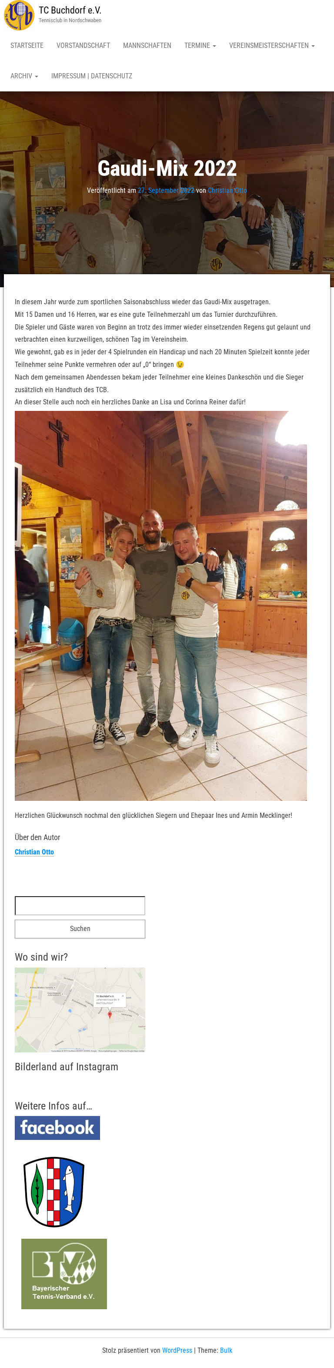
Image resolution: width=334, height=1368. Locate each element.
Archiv (22, 76)
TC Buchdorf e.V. (70, 10)
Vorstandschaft (83, 45)
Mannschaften (147, 45)
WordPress (177, 1350)
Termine (198, 45)
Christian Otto (227, 190)
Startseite (26, 45)
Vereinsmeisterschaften (270, 45)
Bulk (226, 1350)
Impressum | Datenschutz (91, 76)
